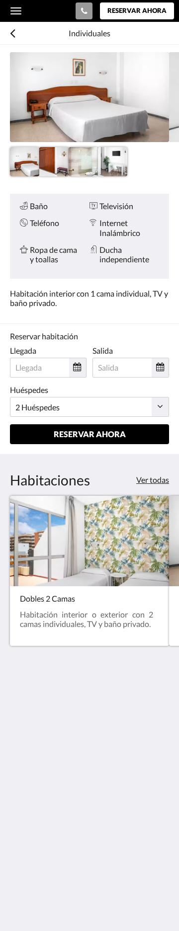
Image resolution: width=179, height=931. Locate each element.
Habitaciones (32, 806)
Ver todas (152, 479)
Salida (102, 350)
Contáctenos (32, 840)
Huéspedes (29, 389)
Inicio (19, 798)
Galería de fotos (37, 815)
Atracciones (30, 823)
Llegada (23, 350)
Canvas (65, 904)
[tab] (89, 781)
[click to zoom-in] (89, 97)
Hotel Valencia (41, 10)
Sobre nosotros (36, 832)
